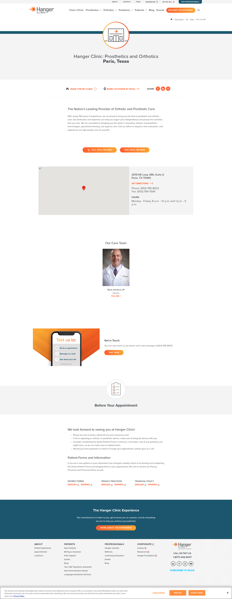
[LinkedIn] (163, 88)
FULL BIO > (116, 296)
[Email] (168, 88)
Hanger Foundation (146, 555)
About (115, 2)
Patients (140, 10)
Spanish (85, 484)
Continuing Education (114, 555)
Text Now (114, 352)
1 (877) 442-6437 (182, 557)
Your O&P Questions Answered (78, 567)
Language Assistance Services (77, 574)
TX (187, 19)
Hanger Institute (112, 548)
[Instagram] (185, 563)
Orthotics (109, 10)
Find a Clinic (76, 10)
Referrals (109, 552)
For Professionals (190, 2)
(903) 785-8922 (149, 188)
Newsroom (150, 2)
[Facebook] (158, 88)
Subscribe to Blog (182, 570)
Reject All (177, 593)
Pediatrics (125, 10)
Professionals (114, 544)
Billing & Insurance (72, 552)
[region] (116, 593)
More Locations (121, 89)
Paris (192, 19)
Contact (127, 2)
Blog (151, 10)
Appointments (40, 552)
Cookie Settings (159, 593)
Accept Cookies (197, 593)
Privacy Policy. (18, 596)
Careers (140, 548)
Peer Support (70, 555)
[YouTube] (191, 563)
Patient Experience (42, 548)
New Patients (70, 548)
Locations (38, 555)
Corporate (144, 544)
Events (160, 10)
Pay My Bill (167, 2)
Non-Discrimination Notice (76, 570)
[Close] (228, 593)
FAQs (138, 2)
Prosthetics (92, 10)
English (72, 484)
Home (172, 19)
